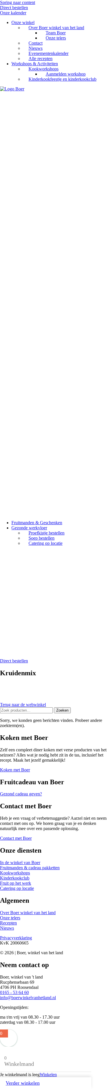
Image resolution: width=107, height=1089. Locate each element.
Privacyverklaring (16, 937)
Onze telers (56, 37)
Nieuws (36, 48)
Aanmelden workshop (66, 74)
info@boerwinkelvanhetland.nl (28, 997)
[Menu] (2, 554)
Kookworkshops (43, 68)
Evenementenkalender (48, 53)
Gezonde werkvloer (29, 527)
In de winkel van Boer (20, 862)
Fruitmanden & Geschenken (36, 522)
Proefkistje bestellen (46, 532)
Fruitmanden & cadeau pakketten (30, 867)
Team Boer (56, 32)
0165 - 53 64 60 (14, 992)
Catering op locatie (45, 543)
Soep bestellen (41, 538)
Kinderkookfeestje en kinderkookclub (62, 79)
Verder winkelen (23, 1083)
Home (17, 563)
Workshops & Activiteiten (34, 63)
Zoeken (62, 710)
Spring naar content (17, 2)
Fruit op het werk (27, 579)
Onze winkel (23, 22)
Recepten (8, 922)
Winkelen (48, 1074)
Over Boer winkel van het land (56, 27)
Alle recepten (41, 58)
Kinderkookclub (14, 878)
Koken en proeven (45, 594)
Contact (36, 43)
